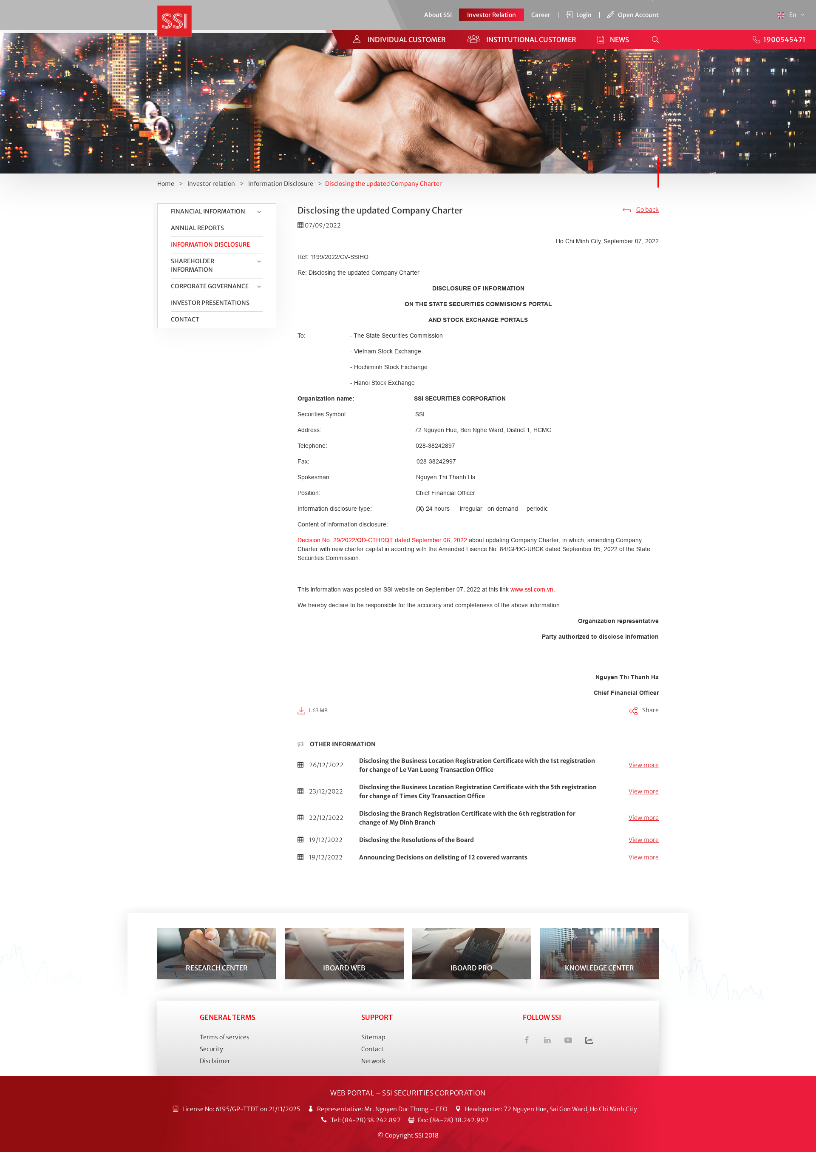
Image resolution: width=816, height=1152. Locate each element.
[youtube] (568, 1041)
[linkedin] (547, 1041)
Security (211, 1049)
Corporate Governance (210, 286)
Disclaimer (215, 1061)
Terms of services (224, 1037)
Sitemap (373, 1037)
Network (373, 1061)
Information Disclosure (280, 184)
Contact (185, 319)
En (793, 15)
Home (165, 184)
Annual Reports (197, 228)
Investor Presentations (210, 303)
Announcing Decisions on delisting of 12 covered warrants (443, 857)
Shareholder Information (192, 265)
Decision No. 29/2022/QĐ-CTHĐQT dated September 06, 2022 (382, 540)
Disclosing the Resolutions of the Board (416, 840)
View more (644, 765)
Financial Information (208, 211)
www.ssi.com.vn (531, 589)
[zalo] (589, 1041)
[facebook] (526, 1041)
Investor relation (211, 184)
